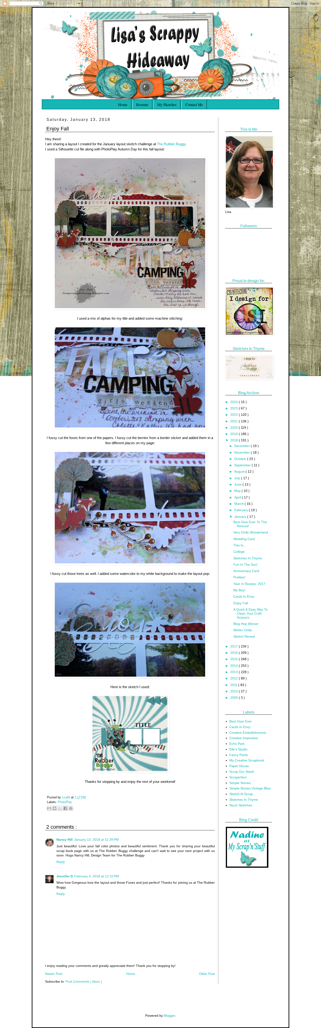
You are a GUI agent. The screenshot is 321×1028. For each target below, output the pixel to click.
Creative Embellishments (247, 732)
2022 (234, 414)
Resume (142, 104)
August (240, 471)
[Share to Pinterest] (70, 808)
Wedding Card (244, 539)
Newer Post (53, 974)
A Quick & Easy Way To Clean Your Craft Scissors (250, 613)
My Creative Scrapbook (246, 760)
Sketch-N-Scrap (241, 794)
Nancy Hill (64, 839)
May (238, 491)
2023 (234, 408)
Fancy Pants (238, 755)
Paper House (239, 766)
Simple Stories (240, 783)
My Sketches (166, 104)
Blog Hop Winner (245, 624)
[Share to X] (60, 808)
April (238, 497)
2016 (234, 653)
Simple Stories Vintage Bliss (250, 788)
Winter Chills (242, 630)
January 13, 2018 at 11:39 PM (96, 839)
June (238, 484)
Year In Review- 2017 (249, 584)
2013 (234, 672)
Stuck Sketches (240, 805)
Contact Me (194, 104)
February (241, 510)
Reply (60, 862)
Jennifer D (64, 876)
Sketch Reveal (244, 636)
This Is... (239, 545)
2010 (234, 691)
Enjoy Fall (240, 603)
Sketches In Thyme (247, 558)
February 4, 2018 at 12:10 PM (96, 876)
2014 (234, 665)
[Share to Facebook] (65, 808)
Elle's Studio (238, 749)
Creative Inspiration (243, 738)
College (239, 551)
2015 (234, 659)
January (240, 516)
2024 (234, 402)
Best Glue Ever (240, 721)
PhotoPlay (65, 802)
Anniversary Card (246, 571)
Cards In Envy (243, 596)
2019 (234, 434)
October (240, 459)
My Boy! (239, 590)
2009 (234, 697)
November (242, 452)
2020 (234, 427)
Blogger (169, 1015)
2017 (234, 646)
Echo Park (237, 743)
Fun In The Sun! (245, 564)
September (243, 465)
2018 (234, 440)
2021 (234, 421)
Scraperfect (238, 777)
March (239, 504)
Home (122, 104)
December (242, 446)
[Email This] (49, 808)
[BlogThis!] (54, 808)
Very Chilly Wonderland (250, 532)
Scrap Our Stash (241, 771)
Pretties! (239, 577)
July (237, 478)
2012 (234, 678)
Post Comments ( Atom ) (84, 981)
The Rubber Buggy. (172, 144)
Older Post (207, 974)
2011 (234, 685)
